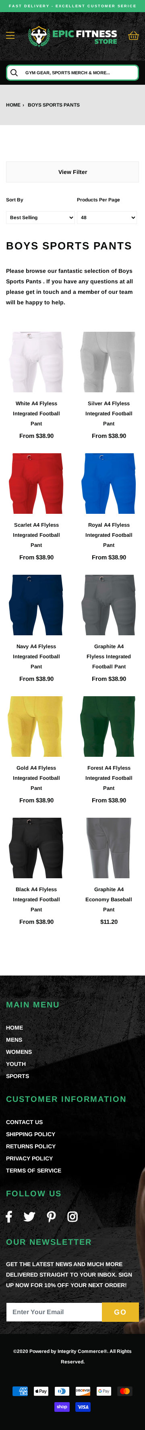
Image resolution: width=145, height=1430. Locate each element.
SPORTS (17, 1076)
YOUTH (16, 1064)
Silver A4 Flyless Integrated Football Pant (109, 413)
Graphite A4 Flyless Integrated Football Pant (109, 656)
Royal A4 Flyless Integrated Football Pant (109, 535)
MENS (14, 1039)
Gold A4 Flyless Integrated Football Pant (36, 778)
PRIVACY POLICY (29, 1158)
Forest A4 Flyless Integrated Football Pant (109, 778)
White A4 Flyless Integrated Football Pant (36, 413)
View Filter (72, 172)
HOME (14, 1027)
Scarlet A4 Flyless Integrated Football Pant (36, 535)
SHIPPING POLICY (30, 1134)
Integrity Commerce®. (83, 1351)
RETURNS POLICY (31, 1146)
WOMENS (19, 1052)
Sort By (14, 200)
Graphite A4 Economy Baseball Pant (108, 899)
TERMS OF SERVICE (33, 1170)
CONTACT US (24, 1122)
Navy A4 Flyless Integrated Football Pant (36, 656)
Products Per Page (98, 200)
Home (13, 105)
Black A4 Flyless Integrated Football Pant (36, 899)
